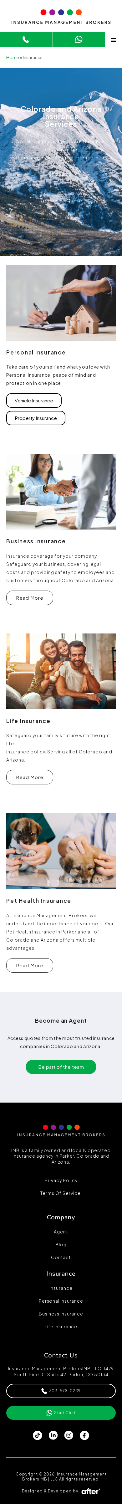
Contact (61, 1257)
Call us (9, 37)
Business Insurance (61, 1313)
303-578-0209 (65, 1390)
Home (12, 57)
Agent (61, 1231)
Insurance (60, 1288)
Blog (61, 1244)
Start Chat (67, 37)
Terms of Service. (61, 1193)
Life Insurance (61, 1326)
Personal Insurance (61, 1301)
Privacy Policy (61, 1180)
